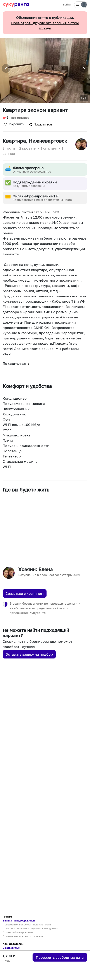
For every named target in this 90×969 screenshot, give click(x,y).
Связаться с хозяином (24, 593)
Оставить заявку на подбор (29, 654)
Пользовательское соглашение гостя (27, 924)
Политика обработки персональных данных (31, 928)
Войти (67, 4)
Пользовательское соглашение (23, 936)
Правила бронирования (18, 932)
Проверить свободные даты (60, 957)
